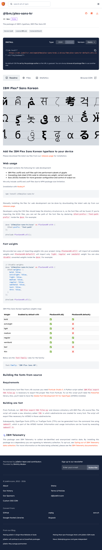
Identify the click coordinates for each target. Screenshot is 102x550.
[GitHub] (86, 13)
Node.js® (21, 186)
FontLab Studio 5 (56, 389)
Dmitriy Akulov (19, 464)
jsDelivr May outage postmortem (15, 544)
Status (53, 486)
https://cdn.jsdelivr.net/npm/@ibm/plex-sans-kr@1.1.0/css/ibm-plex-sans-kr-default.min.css (53, 53)
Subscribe (93, 467)
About (5, 486)
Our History (8, 491)
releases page (47, 156)
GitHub (6, 513)
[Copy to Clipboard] (95, 50)
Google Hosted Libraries (13, 518)
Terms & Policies (58, 491)
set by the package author (29, 63)
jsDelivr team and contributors (28, 462)
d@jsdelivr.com (57, 496)
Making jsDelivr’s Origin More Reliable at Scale (19, 535)
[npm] (91, 13)
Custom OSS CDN (10, 501)
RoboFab (95, 393)
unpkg (51, 513)
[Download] (97, 13)
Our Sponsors (9, 496)
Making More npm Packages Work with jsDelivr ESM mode (74, 535)
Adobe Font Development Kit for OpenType (52, 396)
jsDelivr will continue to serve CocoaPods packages (21, 539)
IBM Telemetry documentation (85, 445)
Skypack (52, 518)
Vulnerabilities (35, 31)
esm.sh (96, 513)
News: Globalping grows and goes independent (70, 539)
